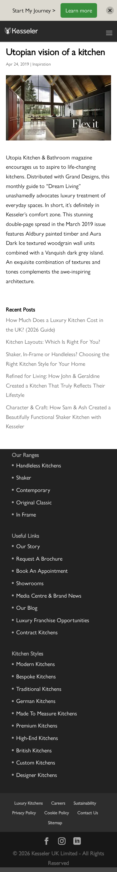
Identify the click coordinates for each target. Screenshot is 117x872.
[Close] (110, 10)
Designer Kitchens (36, 774)
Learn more (79, 10)
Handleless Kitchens (38, 465)
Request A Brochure (39, 558)
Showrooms (30, 583)
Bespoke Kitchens (36, 676)
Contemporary (33, 489)
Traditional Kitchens (38, 688)
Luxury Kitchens (28, 803)
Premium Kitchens (36, 725)
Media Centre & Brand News (48, 595)
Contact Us (87, 812)
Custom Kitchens (35, 762)
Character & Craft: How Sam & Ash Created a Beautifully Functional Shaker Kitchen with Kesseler (58, 416)
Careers (58, 803)
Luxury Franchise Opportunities (52, 620)
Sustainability (85, 803)
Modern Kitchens (35, 664)
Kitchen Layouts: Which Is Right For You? (53, 341)
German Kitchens (36, 700)
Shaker (23, 477)
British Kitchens (34, 750)
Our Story (28, 546)
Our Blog (26, 607)
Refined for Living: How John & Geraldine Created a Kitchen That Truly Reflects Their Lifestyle (55, 385)
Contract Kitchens (37, 632)
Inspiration (41, 64)
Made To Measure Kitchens (46, 713)
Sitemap (55, 822)
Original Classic (34, 502)
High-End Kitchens (37, 737)
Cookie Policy (56, 812)
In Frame (26, 514)
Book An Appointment (42, 570)
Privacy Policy (24, 812)
